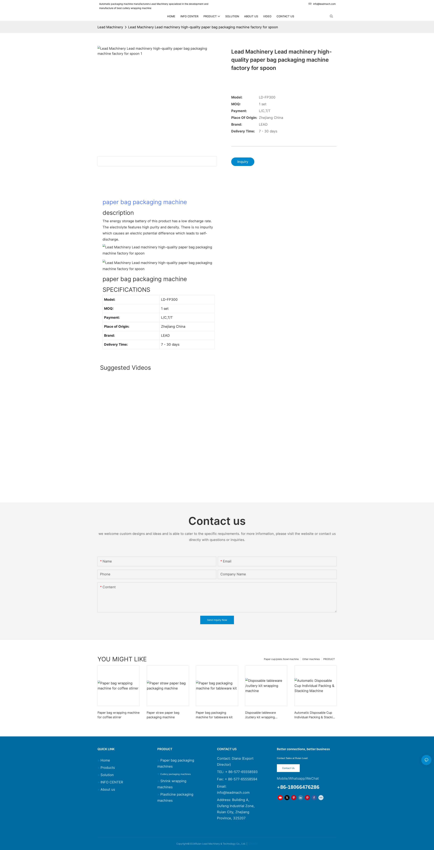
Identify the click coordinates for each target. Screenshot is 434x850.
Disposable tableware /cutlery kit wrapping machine (260, 715)
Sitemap (253, 843)
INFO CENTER (112, 782)
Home (105, 760)
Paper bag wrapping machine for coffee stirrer (118, 715)
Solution (107, 775)
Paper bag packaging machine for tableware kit (214, 715)
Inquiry (242, 162)
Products (108, 768)
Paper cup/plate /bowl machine (281, 659)
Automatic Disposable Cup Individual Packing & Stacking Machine (315, 715)
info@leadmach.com (324, 3)
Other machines (311, 659)
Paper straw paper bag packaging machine (163, 715)
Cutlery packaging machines (175, 774)
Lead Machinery (110, 27)
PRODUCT (329, 659)
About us (108, 789)
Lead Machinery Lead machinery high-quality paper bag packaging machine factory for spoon (203, 27)
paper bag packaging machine (145, 201)
